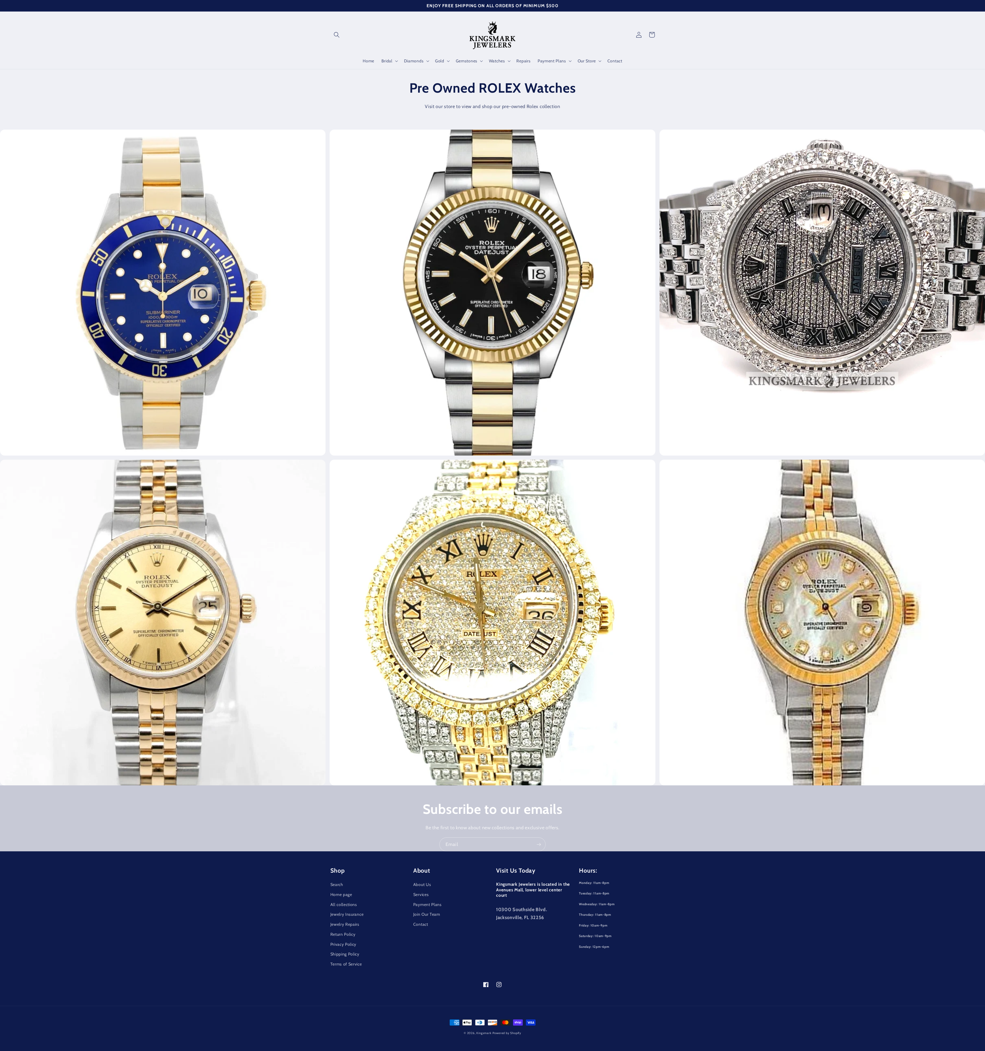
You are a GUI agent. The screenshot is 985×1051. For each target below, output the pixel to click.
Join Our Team (426, 914)
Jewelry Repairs (344, 924)
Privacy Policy (343, 944)
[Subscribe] (538, 844)
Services (421, 894)
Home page (341, 894)
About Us (422, 884)
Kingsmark (483, 1033)
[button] (336, 34)
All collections (343, 904)
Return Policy (343, 934)
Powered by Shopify (507, 1033)
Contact (420, 924)
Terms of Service (346, 964)
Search (336, 884)
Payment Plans (427, 904)
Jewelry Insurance (347, 914)
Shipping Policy (344, 954)
